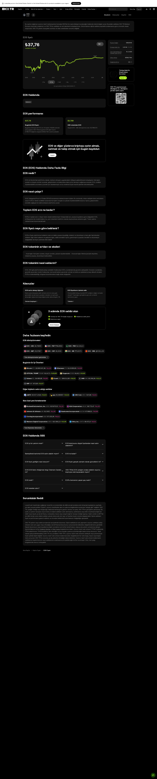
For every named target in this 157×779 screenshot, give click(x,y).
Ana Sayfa (26, 550)
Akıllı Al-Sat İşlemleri (37, 9)
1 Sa (43, 82)
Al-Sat (27, 9)
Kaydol (139, 9)
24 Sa (51, 82)
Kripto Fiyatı (37, 550)
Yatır (54, 9)
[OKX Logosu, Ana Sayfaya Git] (8, 9)
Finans (48, 9)
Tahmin (70, 301)
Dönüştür (77, 9)
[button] (33, 15)
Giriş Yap (132, 9)
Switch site (76, 3)
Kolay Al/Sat (69, 9)
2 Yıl (83, 82)
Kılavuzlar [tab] (115, 15)
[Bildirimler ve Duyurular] (150, 9)
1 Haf (59, 82)
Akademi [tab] (107, 15)
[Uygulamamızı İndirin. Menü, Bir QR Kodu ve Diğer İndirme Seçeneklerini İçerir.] (147, 9)
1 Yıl (75, 82)
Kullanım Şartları (45, 529)
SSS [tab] (129, 15)
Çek (61, 9)
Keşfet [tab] (123, 15)
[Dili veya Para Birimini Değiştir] (154, 9)
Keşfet (20, 9)
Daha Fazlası (91, 9)
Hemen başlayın (30, 301)
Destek (84, 9)
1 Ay (67, 82)
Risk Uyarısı (56, 529)
